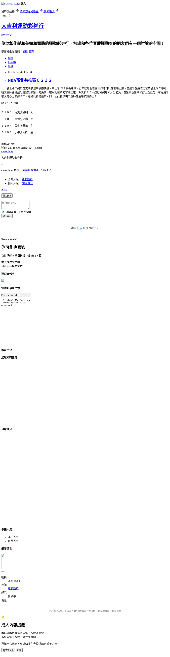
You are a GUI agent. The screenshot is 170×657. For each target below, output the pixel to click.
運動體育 (28, 51)
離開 (19, 650)
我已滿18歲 (8, 650)
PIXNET (60, 611)
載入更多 (7, 195)
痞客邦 (26, 170)
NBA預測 (27, 183)
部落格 (12, 62)
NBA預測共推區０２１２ (30, 80)
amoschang (7, 151)
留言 (33, 170)
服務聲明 (116, 611)
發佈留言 (7, 216)
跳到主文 (6, 35)
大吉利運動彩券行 (22, 26)
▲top (4, 189)
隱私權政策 (103, 611)
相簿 (10, 58)
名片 (10, 66)
